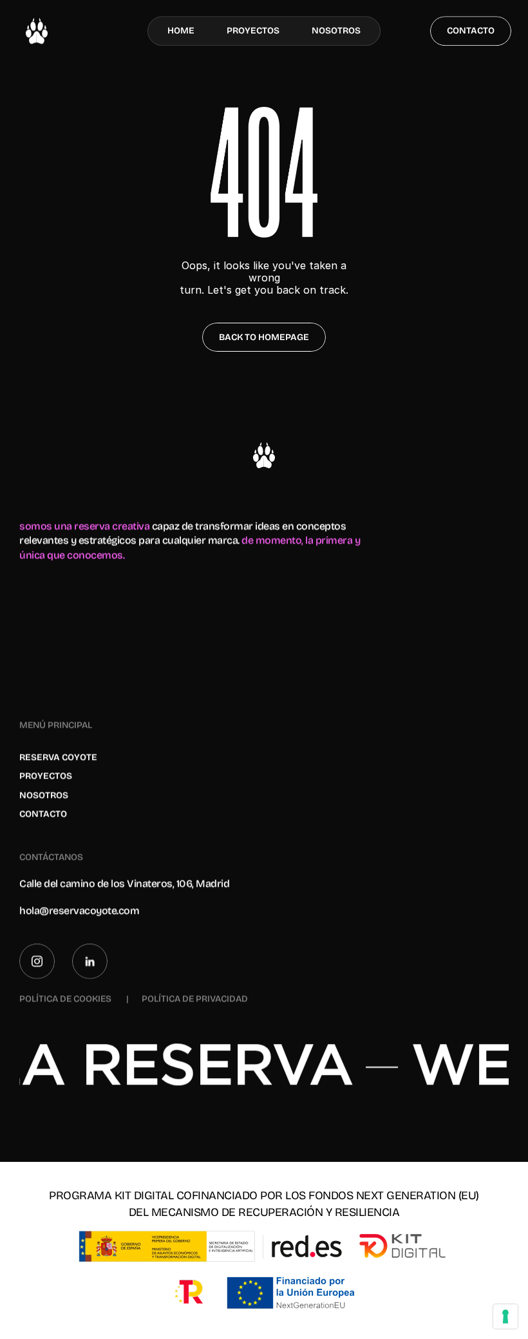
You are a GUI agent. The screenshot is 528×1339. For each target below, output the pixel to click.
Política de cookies (66, 999)
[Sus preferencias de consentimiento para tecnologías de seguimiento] (505, 1316)
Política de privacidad (195, 999)
